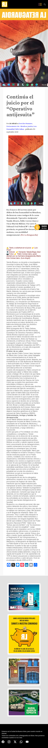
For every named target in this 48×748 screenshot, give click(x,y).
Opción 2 (41, 231)
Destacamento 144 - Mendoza (16, 126)
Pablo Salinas (19, 129)
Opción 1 (41, 230)
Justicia (30, 126)
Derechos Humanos (25, 123)
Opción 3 (41, 232)
